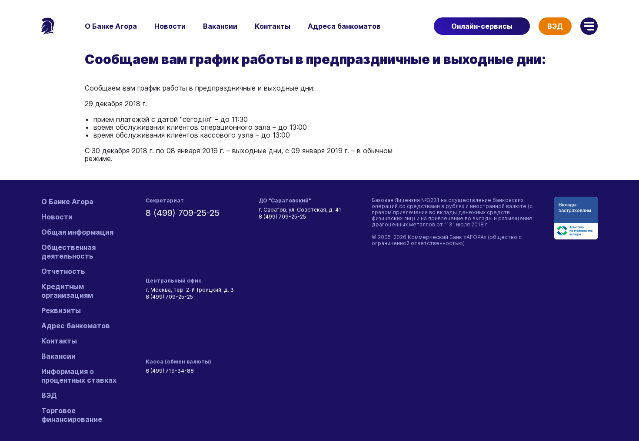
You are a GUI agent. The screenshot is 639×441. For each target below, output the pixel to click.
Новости (170, 26)
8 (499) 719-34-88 (170, 370)
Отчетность (63, 271)
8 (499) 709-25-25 (183, 213)
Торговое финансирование (71, 415)
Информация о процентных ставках (78, 375)
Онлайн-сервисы (482, 26)
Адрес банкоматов (75, 325)
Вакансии (220, 26)
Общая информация (77, 232)
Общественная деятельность (68, 251)
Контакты (272, 26)
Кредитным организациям (67, 291)
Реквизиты (61, 310)
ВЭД (555, 26)
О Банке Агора (111, 26)
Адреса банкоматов (344, 26)
